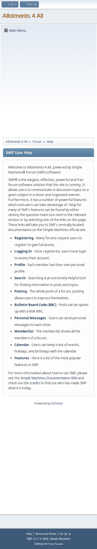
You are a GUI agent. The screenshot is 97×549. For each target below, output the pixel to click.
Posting (20, 291)
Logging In (23, 251)
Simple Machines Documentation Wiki (48, 378)
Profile (19, 264)
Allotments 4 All (22, 15)
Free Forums (55, 543)
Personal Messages (30, 318)
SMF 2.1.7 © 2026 (37, 538)
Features (21, 358)
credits (35, 383)
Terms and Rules (45, 534)
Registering (24, 238)
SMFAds (39, 543)
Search (20, 278)
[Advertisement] (48, 85)
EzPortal (57, 403)
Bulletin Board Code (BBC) (35, 304)
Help (29, 534)
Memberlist (24, 331)
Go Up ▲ (65, 534)
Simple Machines (60, 538)
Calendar (21, 344)
